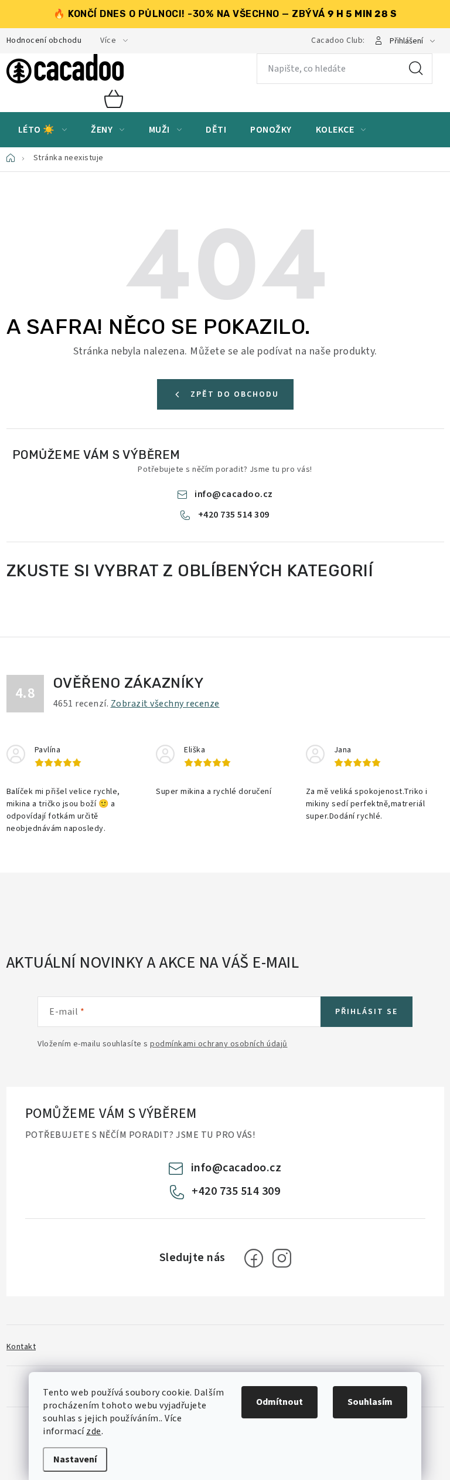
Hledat (416, 68)
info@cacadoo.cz (234, 494)
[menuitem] (42, 129)
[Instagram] (281, 1258)
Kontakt (21, 1347)
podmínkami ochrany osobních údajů (219, 1044)
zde (93, 1431)
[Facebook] (253, 1258)
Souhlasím (370, 1401)
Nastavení (75, 1459)
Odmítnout (279, 1401)
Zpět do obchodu (234, 394)
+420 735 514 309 (234, 514)
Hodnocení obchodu (44, 40)
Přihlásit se (366, 1012)
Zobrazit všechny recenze (165, 703)
